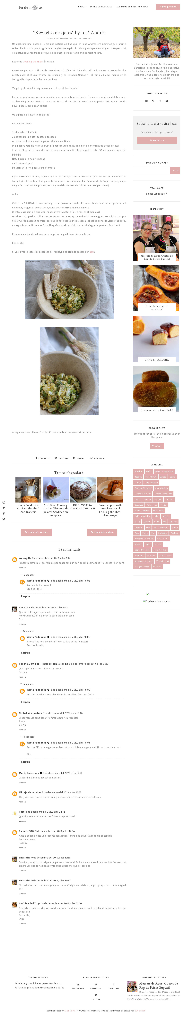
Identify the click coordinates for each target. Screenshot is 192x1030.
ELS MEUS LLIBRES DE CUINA (132, 7)
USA (161, 555)
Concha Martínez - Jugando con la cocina (43, 664)
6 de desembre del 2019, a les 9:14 (51, 558)
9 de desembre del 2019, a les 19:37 (51, 881)
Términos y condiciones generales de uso (38, 983)
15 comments (85, 38)
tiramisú (151, 555)
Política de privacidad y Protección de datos (39, 988)
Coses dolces (161, 488)
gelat (156, 516)
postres (174, 533)
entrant (158, 499)
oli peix (173, 521)
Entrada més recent (36, 532)
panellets (164, 527)
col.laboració (151, 482)
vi (168, 561)
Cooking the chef (32, 62)
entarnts (147, 499)
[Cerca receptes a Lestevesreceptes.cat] (156, 601)
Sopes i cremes (142, 549)
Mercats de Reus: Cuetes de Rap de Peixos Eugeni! (157, 257)
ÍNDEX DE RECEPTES (101, 7)
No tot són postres (30, 713)
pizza (145, 533)
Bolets (163, 477)
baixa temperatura (164, 471)
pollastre (162, 533)
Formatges (152, 505)
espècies (139, 505)
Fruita (163, 505)
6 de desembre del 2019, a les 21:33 (89, 664)
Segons (157, 544)
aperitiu (138, 471)
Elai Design (140, 1011)
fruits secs (158, 510)
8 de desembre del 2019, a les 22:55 (45, 812)
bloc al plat (151, 477)
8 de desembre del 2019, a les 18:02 (70, 581)
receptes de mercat (144, 538)
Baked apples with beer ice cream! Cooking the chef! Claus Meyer (110, 510)
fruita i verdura (142, 510)
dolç (137, 499)
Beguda (138, 477)
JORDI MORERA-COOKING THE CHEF (83, 507)
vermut (159, 561)
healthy (166, 516)
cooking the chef (143, 488)
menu (137, 521)
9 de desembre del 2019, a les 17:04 (55, 831)
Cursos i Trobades (163, 493)
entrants (170, 499)
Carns (172, 477)
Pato (22, 812)
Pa (155, 527)
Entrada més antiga (102, 532)
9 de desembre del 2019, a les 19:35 (51, 858)
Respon (22, 568)
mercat (147, 521)
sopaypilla (25, 558)
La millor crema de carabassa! (157, 308)
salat (147, 544)
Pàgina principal (168, 7)
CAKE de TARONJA (157, 359)
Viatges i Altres (142, 566)
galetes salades (142, 516)
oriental (139, 527)
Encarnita (24, 858)
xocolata (157, 566)
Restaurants (163, 538)
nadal (157, 521)
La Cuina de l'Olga (29, 903)
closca (138, 482)
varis (169, 555)
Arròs (148, 471)
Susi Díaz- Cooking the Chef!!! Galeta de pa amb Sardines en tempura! (56, 510)
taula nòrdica (159, 549)
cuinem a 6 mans (143, 493)
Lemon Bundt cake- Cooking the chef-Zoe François (28, 508)
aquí (91, 252)
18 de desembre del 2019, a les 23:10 (61, 903)
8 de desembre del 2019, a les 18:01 (62, 773)
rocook (138, 544)
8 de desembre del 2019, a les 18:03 (70, 743)
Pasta (175, 527)
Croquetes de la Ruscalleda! (157, 410)
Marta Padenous (36, 581)
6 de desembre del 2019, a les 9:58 (48, 608)
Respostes (28, 575)
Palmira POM (26, 831)
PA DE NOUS (70, 1011)
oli (164, 521)
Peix (137, 533)
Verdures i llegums (144, 561)
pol (153, 533)
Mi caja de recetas (30, 792)
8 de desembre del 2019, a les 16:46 (63, 713)
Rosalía (23, 608)
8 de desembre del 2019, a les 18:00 (70, 637)
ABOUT (82, 7)
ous (148, 527)
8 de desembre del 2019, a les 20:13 (61, 792)
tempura (139, 555)
